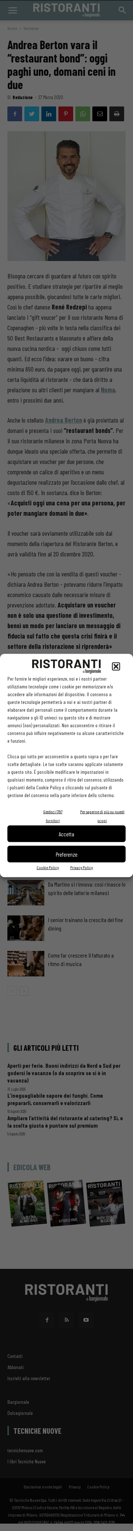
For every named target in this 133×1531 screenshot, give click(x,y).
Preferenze (67, 854)
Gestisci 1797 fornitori (52, 816)
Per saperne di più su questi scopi (102, 816)
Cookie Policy (48, 867)
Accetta (66, 833)
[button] (116, 666)
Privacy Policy (81, 867)
